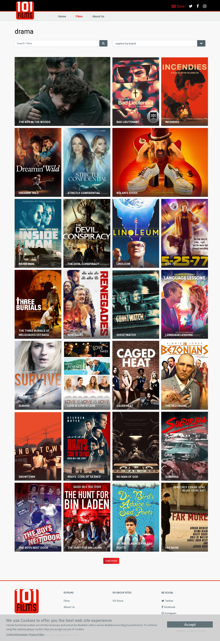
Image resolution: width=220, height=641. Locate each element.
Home (62, 16)
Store (180, 6)
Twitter (168, 600)
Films (79, 16)
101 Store (118, 600)
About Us (98, 16)
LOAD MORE (111, 560)
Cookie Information (17, 634)
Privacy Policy (36, 634)
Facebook (169, 607)
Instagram (170, 613)
